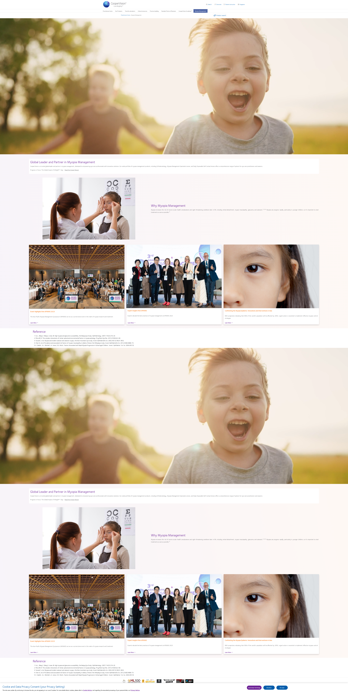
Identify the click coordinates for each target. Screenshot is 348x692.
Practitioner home (107, 11)
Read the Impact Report (72, 170)
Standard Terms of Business (168, 11)
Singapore (242, 4)
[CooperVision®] (115, 7)
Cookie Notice (87, 690)
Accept (282, 688)
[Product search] (214, 16)
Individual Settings (254, 688)
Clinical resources (142, 11)
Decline (269, 688)
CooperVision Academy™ (185, 11)
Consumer (218, 4)
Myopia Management (200, 11)
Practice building (154, 11)
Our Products (118, 11)
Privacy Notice (135, 690)
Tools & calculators (130, 11)
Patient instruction (230, 4)
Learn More (33, 323)
